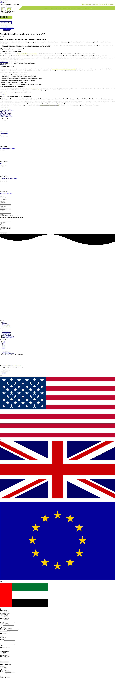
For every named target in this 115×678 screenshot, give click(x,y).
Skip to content (3, 1)
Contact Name (3, 611)
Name (1, 626)
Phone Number (3, 628)
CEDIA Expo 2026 (4, 133)
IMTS (1, 163)
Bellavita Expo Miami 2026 (6, 193)
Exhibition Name (3, 616)
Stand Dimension (4, 618)
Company (2, 637)
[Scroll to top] (0, 608)
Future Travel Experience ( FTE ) (7, 148)
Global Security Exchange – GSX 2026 (8, 178)
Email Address (3, 614)
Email (1, 627)
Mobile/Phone (3, 615)
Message (2, 622)
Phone (1, 639)
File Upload (2, 671)
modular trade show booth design (32, 88)
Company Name (3, 613)
